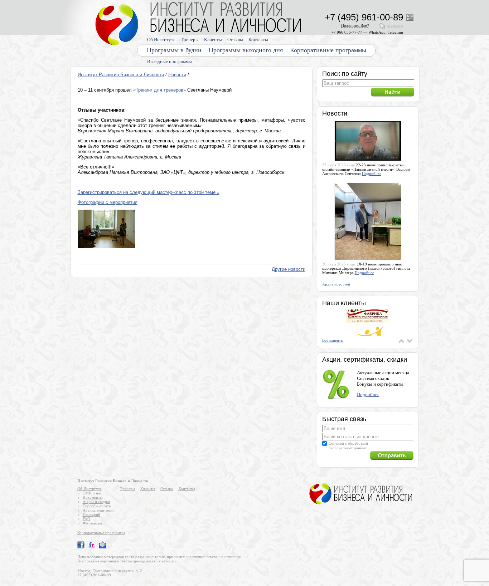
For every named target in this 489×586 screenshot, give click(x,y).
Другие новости (288, 269)
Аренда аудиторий (99, 510)
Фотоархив (92, 523)
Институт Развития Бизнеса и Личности (121, 74)
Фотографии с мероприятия (107, 202)
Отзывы (235, 39)
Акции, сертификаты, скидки (364, 359)
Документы (92, 497)
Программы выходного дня (246, 50)
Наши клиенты (344, 303)
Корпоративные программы (328, 50)
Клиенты (213, 39)
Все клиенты (332, 340)
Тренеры (190, 39)
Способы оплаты (97, 506)
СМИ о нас (92, 493)
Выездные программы (169, 61)
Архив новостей (336, 284)
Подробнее (371, 173)
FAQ (86, 519)
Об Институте (161, 39)
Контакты (258, 39)
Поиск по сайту (344, 73)
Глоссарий (91, 514)
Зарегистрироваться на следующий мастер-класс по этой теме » (148, 192)
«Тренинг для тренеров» (159, 90)
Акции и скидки (96, 501)
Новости (177, 74)
